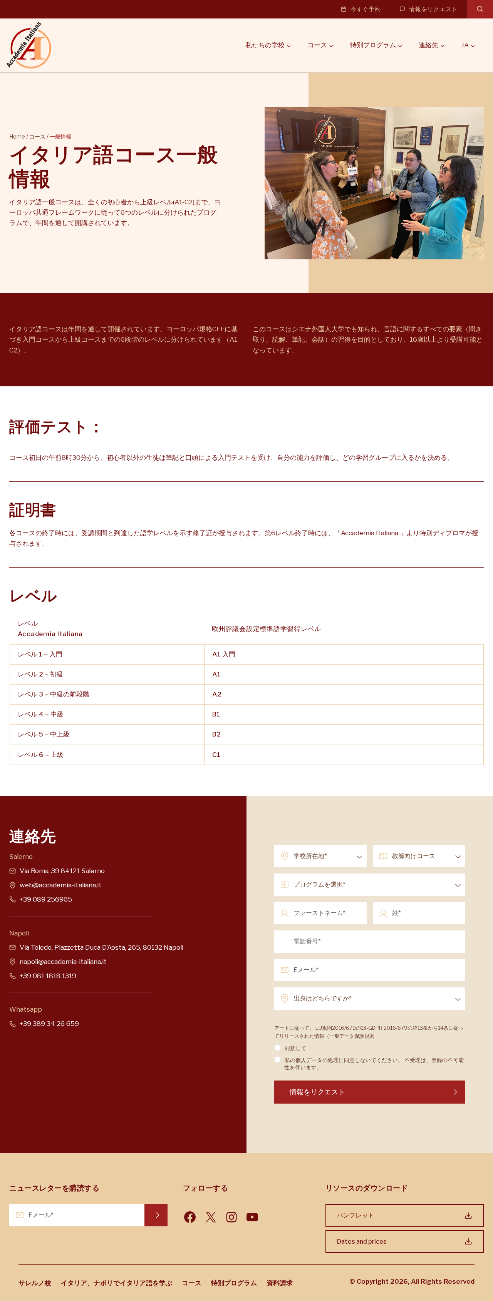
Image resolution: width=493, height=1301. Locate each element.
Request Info (156, 1215)
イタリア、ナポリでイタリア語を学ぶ (116, 1283)
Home (17, 136)
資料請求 (280, 1283)
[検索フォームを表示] (480, 9)
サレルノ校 (34, 1283)
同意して (295, 1048)
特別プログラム (234, 1283)
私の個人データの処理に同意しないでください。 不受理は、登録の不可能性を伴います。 (374, 1064)
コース (37, 136)
